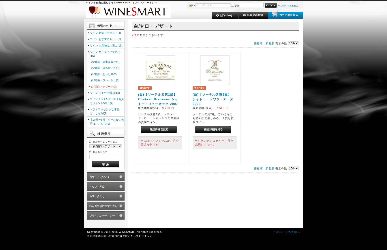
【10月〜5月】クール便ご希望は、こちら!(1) (107, 121)
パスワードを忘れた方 (288, 5)
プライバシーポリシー (102, 215)
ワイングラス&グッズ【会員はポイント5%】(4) (107, 101)
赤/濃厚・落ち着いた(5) (105, 67)
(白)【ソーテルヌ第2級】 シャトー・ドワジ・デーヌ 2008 (213, 99)
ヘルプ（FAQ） (98, 186)
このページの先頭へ (286, 232)
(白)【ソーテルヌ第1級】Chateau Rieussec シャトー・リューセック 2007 (158, 99)
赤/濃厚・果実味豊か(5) (105, 61)
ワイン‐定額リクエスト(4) (105, 32)
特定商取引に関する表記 (103, 206)
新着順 (270, 43)
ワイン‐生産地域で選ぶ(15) (106, 45)
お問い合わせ (97, 196)
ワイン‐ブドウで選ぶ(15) (105, 92)
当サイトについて (99, 176)
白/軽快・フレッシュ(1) (105, 80)
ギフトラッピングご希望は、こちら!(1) (104, 111)
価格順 (258, 43)
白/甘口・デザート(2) (104, 86)
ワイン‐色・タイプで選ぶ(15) (105, 53)
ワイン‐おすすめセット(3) (105, 39)
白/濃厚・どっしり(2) (104, 74)
